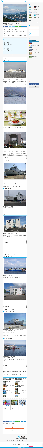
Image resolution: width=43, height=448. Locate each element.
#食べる (30, 30)
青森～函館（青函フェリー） (6, 48)
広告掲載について (19, 444)
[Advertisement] (14, 249)
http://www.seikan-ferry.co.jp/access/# (12, 307)
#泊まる (30, 28)
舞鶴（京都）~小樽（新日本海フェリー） (7, 42)
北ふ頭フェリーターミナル (6, 49)
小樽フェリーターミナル (6, 43)
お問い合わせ (28, 444)
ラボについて (14, 444)
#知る (30, 33)
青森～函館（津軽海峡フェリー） (7, 45)
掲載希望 (24, 444)
